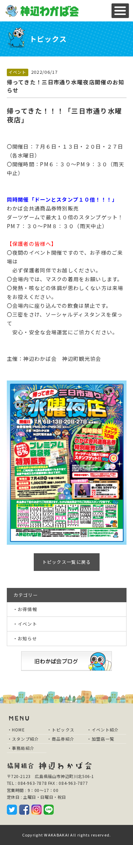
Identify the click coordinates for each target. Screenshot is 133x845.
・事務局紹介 (21, 748)
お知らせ (27, 638)
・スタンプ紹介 (23, 739)
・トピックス (60, 729)
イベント (18, 72)
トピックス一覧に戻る (66, 562)
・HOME (16, 729)
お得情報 (27, 609)
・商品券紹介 (60, 739)
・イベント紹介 (103, 729)
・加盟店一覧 (100, 739)
